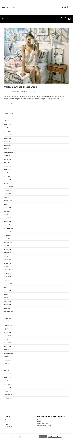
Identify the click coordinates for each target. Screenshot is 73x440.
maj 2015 (6, 370)
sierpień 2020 (7, 155)
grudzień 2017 (7, 263)
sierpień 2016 (7, 318)
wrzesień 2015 (8, 356)
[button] (2, 19)
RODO (38, 419)
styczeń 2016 (7, 343)
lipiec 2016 (7, 322)
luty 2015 (6, 381)
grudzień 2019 (7, 180)
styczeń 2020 (7, 176)
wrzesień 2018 (8, 232)
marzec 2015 (7, 377)
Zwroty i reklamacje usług (43, 425)
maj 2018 (6, 245)
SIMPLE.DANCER (11, 91)
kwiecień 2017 (7, 291)
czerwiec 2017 (8, 284)
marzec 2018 (7, 252)
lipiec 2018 (7, 239)
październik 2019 (8, 187)
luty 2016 (6, 339)
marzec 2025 (7, 124)
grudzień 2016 (7, 304)
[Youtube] (63, 20)
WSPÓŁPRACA (8, 426)
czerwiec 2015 (8, 367)
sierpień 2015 (7, 360)
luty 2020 (6, 173)
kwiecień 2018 (7, 249)
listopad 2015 (7, 349)
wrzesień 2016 (8, 315)
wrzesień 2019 (8, 190)
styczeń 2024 (7, 131)
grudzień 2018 (7, 221)
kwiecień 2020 (7, 166)
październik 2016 (8, 311)
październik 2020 (8, 152)
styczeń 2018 (7, 259)
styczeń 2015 (7, 384)
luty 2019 (6, 214)
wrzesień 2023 (8, 135)
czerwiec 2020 (8, 159)
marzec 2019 (7, 211)
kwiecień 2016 (7, 332)
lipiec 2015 (7, 363)
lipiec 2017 (7, 280)
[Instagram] (65, 17)
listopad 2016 (7, 308)
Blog (5, 422)
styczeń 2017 (7, 301)
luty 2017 (6, 297)
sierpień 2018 (7, 235)
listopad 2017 (7, 266)
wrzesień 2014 (8, 398)
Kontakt (6, 424)
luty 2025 (6, 128)
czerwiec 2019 (8, 200)
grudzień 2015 (7, 346)
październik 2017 (8, 270)
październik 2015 (8, 353)
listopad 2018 (7, 225)
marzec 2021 (7, 145)
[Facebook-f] (61, 17)
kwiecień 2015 (7, 374)
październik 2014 (8, 394)
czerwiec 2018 (8, 242)
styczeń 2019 (7, 218)
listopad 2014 (7, 391)
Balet (35, 91)
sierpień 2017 (7, 277)
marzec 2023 (7, 138)
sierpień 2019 (7, 193)
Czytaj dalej (10, 103)
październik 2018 (8, 228)
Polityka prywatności (54, 437)
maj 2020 (6, 162)
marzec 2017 (7, 294)
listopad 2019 (7, 183)
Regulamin (39, 421)
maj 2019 (6, 204)
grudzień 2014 (7, 388)
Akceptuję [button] (43, 437)
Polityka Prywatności (42, 423)
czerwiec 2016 (8, 325)
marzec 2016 (7, 336)
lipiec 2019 (7, 197)
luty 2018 (6, 256)
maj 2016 (6, 329)
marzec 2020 (7, 169)
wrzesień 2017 (8, 273)
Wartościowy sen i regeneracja (20, 87)
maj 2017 (6, 287)
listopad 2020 (7, 148)
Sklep (5, 419)
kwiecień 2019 (7, 207)
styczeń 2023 (7, 141)
